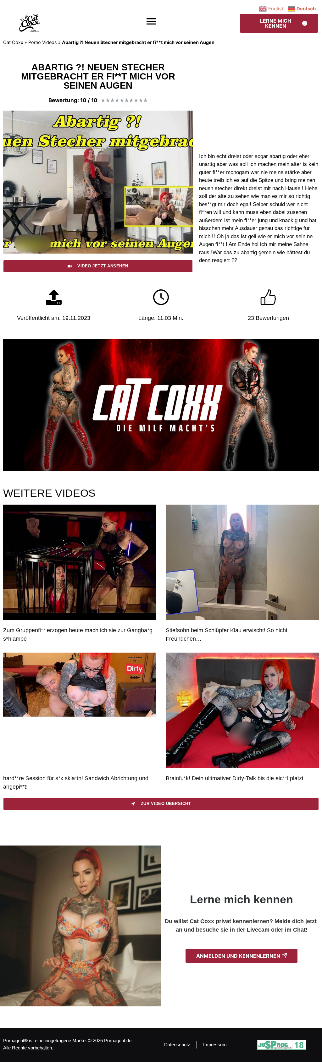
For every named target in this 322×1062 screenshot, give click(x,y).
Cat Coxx (13, 42)
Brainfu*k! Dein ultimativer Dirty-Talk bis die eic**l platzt (234, 778)
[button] (151, 21)
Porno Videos (42, 42)
